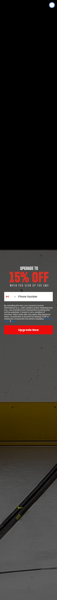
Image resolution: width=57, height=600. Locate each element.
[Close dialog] (51, 5)
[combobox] (10, 296)
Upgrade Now (28, 330)
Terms (14, 321)
